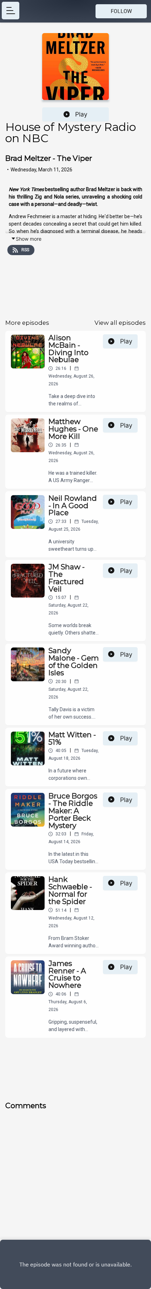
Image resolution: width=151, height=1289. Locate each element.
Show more (28, 239)
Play (81, 114)
